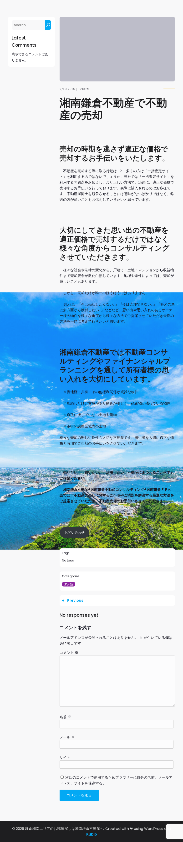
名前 (65, 716)
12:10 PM (84, 89)
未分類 (68, 584)
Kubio (91, 834)
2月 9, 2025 (67, 89)
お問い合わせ (75, 532)
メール (67, 737)
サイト (65, 757)
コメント (69, 652)
